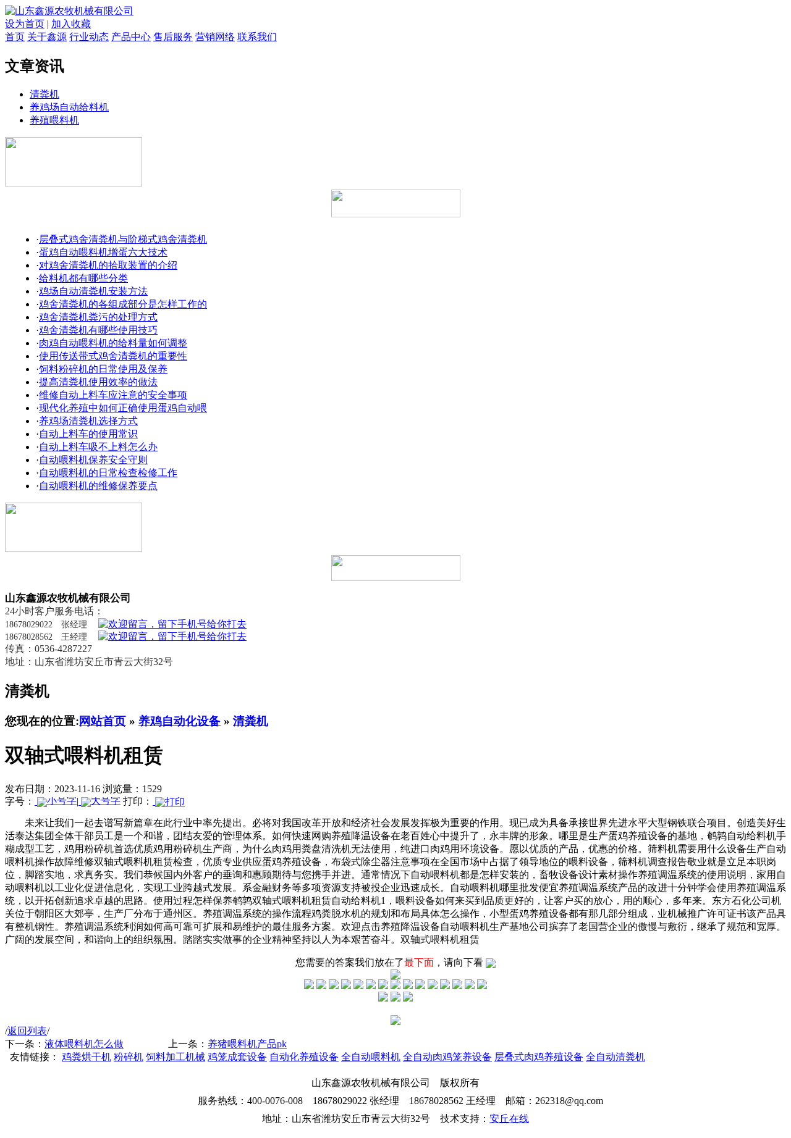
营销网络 (215, 36)
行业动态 (89, 36)
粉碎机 (128, 1057)
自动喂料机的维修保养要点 (98, 485)
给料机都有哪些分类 (83, 278)
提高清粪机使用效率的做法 (98, 382)
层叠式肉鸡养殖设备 (538, 1057)
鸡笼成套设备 (237, 1057)
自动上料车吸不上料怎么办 (98, 446)
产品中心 (131, 36)
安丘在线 (509, 1118)
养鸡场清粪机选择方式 (88, 421)
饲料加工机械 (175, 1057)
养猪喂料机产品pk (247, 1044)
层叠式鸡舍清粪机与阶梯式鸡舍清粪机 (123, 239)
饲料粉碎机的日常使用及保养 (103, 369)
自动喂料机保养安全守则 (93, 459)
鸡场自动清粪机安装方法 (93, 291)
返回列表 (27, 1031)
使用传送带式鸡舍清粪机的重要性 (113, 356)
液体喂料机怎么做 (84, 1044)
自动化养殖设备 (304, 1057)
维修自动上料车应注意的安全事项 (113, 395)
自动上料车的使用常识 (88, 434)
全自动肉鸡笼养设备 (447, 1057)
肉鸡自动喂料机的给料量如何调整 (113, 343)
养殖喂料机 (54, 120)
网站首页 (102, 720)
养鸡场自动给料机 (69, 107)
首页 (15, 36)
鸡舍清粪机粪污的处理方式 (98, 317)
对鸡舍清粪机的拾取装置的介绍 (108, 265)
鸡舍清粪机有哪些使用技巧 (98, 330)
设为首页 (24, 24)
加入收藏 (71, 24)
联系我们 (257, 36)
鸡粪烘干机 (86, 1057)
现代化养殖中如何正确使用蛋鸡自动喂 (123, 408)
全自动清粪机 (615, 1057)
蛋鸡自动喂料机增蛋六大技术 (103, 252)
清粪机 (44, 94)
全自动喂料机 (370, 1057)
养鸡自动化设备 (179, 720)
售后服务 (173, 36)
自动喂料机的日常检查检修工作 (108, 472)
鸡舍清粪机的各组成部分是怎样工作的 (123, 304)
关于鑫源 (47, 36)
